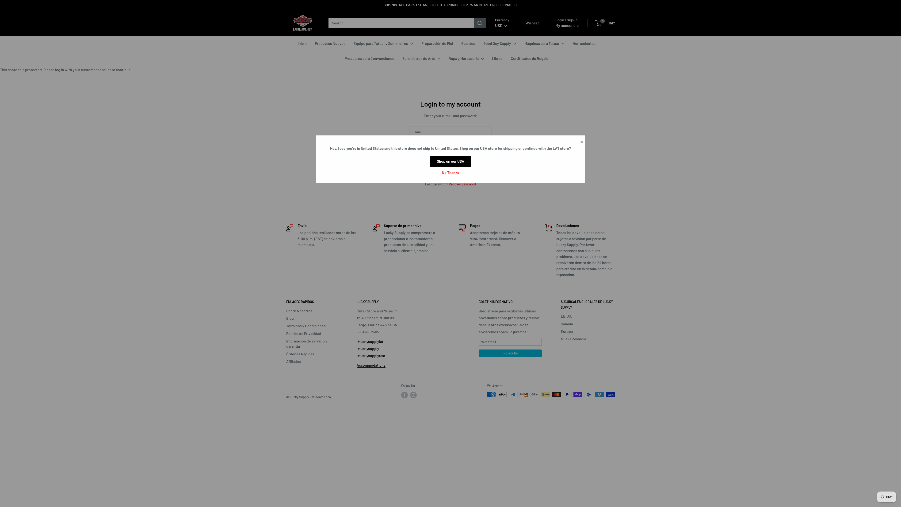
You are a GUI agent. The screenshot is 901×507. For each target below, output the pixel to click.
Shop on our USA (450, 161)
